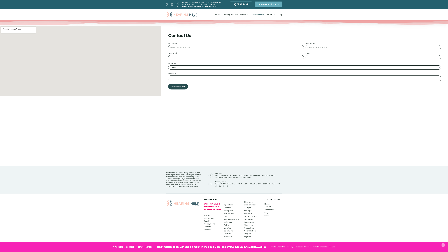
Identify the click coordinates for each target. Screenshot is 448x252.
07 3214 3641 (242, 4)
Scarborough (209, 218)
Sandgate (248, 210)
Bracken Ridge (250, 205)
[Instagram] (172, 4)
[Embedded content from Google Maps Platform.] (80, 61)
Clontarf (227, 207)
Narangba (248, 219)
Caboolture (249, 228)
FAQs (266, 215)
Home (217, 14)
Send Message (178, 86)
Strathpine (228, 231)
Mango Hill (228, 210)
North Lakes (229, 213)
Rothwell (207, 229)
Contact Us (269, 209)
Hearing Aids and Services (235, 14)
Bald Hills (227, 233)
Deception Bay (250, 216)
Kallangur (228, 222)
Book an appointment (268, 4)
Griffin (226, 216)
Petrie (226, 225)
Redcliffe (208, 221)
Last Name (310, 43)
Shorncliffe (248, 202)
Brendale (228, 236)
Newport (207, 215)
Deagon (247, 207)
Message (172, 73)
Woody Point (209, 224)
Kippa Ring (228, 205)
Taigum (247, 233)
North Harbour (250, 231)
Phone (308, 53)
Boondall (248, 213)
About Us (271, 14)
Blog (280, 14)
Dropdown (172, 63)
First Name (172, 43)
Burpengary (249, 222)
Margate (207, 227)
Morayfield (248, 225)
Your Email (172, 53)
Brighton (247, 236)
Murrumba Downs (231, 219)
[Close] (443, 245)
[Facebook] (167, 4)
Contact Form (258, 14)
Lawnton (227, 228)
